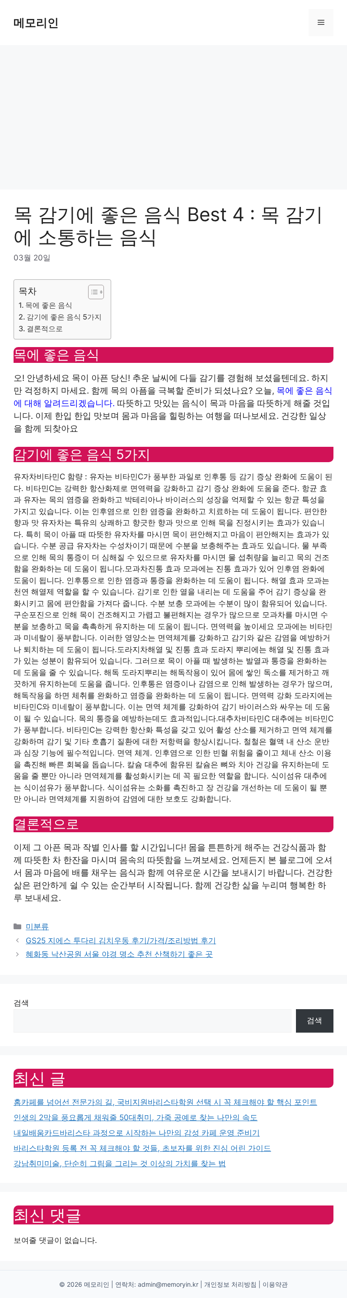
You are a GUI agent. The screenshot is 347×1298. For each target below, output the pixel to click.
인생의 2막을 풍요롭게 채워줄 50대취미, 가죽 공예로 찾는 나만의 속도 (136, 1117)
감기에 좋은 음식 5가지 (64, 316)
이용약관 (275, 1284)
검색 (21, 1002)
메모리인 (36, 22)
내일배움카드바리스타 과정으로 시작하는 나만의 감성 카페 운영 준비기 (137, 1132)
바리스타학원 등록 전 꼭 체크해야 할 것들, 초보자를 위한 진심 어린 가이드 (142, 1148)
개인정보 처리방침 (230, 1284)
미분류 (37, 926)
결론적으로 (45, 328)
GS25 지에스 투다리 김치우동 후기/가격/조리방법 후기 (121, 940)
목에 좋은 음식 (48, 305)
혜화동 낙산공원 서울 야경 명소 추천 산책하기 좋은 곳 (119, 954)
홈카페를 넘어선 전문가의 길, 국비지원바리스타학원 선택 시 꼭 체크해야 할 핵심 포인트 (165, 1102)
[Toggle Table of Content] (91, 292)
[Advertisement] (173, 113)
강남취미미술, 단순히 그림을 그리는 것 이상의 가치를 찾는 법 (120, 1163)
